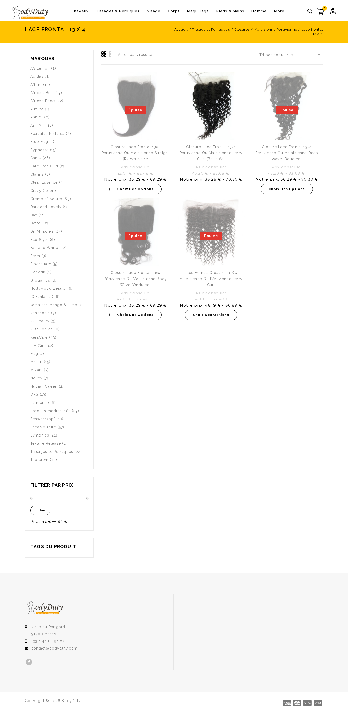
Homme (259, 11)
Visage (153, 11)
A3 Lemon (40, 68)
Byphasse (39, 150)
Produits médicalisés (50, 411)
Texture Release (45, 443)
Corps (174, 11)
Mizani (36, 370)
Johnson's (40, 313)
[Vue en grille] (104, 54)
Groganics (40, 280)
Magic (36, 354)
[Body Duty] (30, 12)
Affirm (36, 85)
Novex (36, 378)
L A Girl (37, 345)
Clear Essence (44, 182)
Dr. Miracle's (42, 231)
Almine (37, 109)
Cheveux (79, 11)
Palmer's (38, 403)
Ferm (35, 256)
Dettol (36, 223)
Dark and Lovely (46, 207)
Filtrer (40, 510)
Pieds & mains (230, 11)
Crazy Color (42, 191)
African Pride (42, 101)
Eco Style (39, 239)
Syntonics (39, 435)
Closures (242, 29)
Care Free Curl (44, 166)
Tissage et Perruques (211, 29)
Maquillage (198, 11)
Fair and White (44, 248)
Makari (36, 362)
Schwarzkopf (42, 419)
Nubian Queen (43, 386)
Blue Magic (41, 142)
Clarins (37, 174)
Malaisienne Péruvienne (275, 29)
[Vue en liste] (112, 54)
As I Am (37, 125)
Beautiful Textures (47, 133)
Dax (33, 215)
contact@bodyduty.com (54, 648)
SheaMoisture (43, 427)
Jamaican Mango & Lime (53, 305)
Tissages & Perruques (117, 11)
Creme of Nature (46, 199)
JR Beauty (39, 321)
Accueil (181, 29)
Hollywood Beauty (48, 288)
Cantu (35, 158)
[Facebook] (29, 662)
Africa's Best (42, 93)
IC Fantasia (40, 297)
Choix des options (135, 189)
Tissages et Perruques (51, 451)
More (279, 11)
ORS (34, 394)
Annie (35, 117)
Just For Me (41, 329)
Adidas (36, 76)
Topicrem (39, 460)
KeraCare (39, 337)
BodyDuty (71, 701)
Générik (37, 272)
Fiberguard (40, 264)
